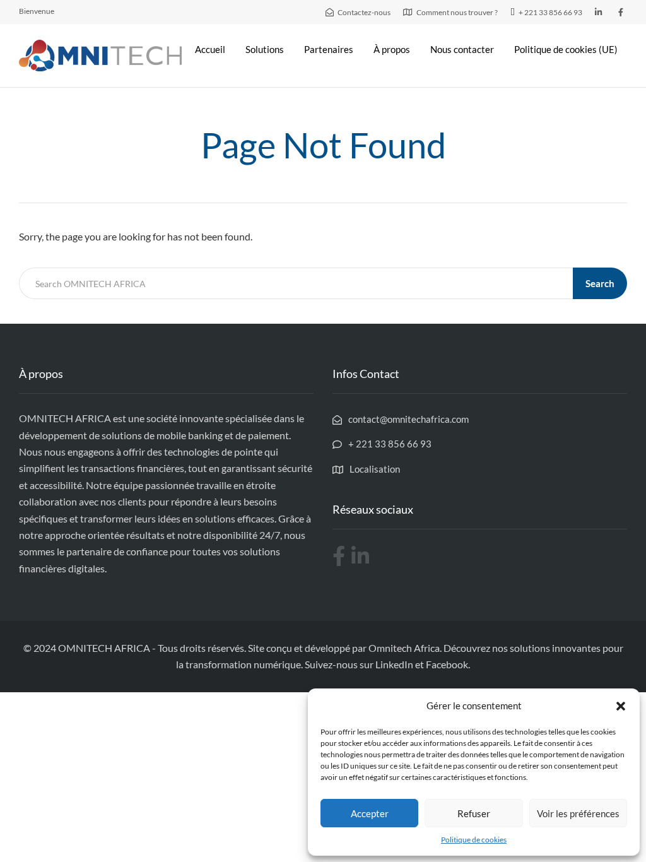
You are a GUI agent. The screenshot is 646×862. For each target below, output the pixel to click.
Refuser (473, 813)
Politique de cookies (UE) (566, 49)
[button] (620, 706)
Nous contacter (462, 49)
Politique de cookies (474, 839)
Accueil (210, 49)
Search (599, 283)
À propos (391, 49)
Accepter (370, 813)
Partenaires (328, 49)
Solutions (264, 49)
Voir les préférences (578, 813)
